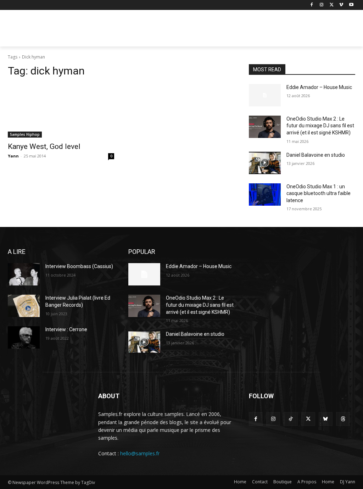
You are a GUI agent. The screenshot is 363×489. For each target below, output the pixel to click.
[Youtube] (351, 5)
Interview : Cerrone (66, 329)
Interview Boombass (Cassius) (79, 266)
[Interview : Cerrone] (24, 337)
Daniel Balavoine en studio (315, 155)
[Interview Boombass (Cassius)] (24, 274)
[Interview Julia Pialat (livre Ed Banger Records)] (24, 306)
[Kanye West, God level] (61, 111)
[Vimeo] (341, 5)
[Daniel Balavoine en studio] (265, 163)
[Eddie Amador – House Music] (265, 95)
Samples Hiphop (25, 134)
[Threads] (343, 419)
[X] (332, 5)
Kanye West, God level (44, 146)
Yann (13, 156)
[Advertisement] (174, 30)
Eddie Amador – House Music (319, 87)
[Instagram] (322, 5)
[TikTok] (290, 419)
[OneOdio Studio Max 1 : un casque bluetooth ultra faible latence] (265, 194)
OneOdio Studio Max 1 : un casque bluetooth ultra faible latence (318, 193)
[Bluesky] (326, 419)
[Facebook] (312, 5)
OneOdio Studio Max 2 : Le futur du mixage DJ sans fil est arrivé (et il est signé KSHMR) (320, 125)
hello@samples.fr (140, 453)
